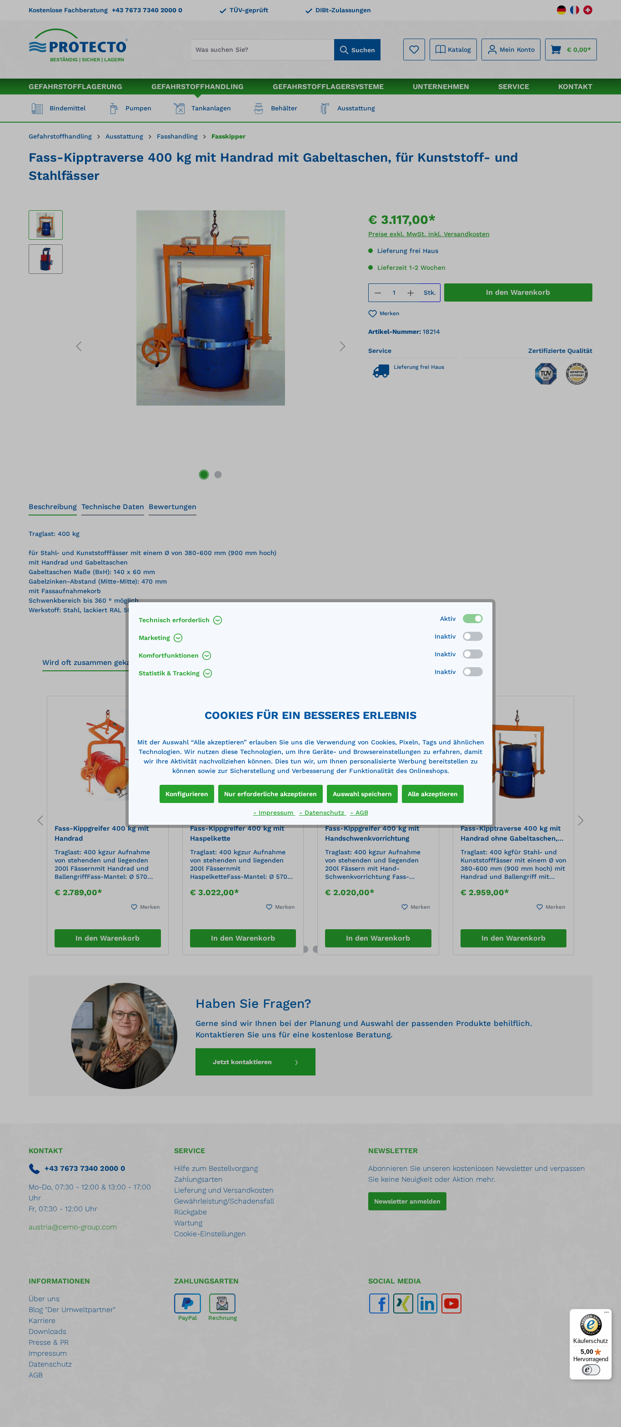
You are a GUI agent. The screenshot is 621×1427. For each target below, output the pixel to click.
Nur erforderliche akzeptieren (270, 794)
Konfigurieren (186, 794)
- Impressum (274, 812)
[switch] (591, 1369)
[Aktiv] (473, 618)
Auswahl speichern (362, 794)
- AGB (359, 812)
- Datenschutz (322, 812)
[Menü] (606, 1314)
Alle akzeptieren (433, 794)
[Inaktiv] (473, 636)
